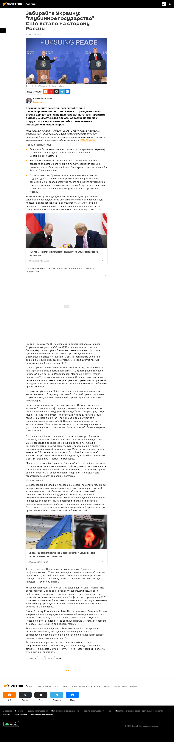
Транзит (107, 686)
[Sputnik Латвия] (13, 6)
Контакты (19, 711)
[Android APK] (11, 724)
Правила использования (37, 711)
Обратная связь (20, 714)
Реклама (6, 714)
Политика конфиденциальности (65, 711)
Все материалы (38, 102)
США (42, 658)
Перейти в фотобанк (56, 86)
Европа (49, 658)
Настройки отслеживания (41, 714)
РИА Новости (87, 140)
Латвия (64, 686)
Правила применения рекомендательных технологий (139, 711)
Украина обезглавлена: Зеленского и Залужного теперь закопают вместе (62, 554)
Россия (58, 658)
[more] (103, 260)
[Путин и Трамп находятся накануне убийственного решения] (66, 230)
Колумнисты (32, 658)
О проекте (7, 711)
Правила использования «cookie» (97, 711)
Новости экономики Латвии (85, 686)
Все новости (44, 686)
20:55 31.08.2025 (33, 34)
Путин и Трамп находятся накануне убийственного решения (63, 253)
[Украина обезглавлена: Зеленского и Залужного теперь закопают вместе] (66, 532)
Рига (55, 686)
